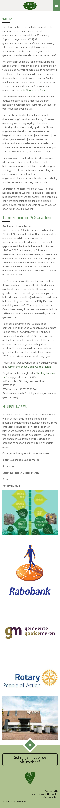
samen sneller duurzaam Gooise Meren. (29, 366)
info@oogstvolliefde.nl (34, 90)
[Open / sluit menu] (56, 5)
